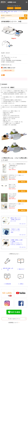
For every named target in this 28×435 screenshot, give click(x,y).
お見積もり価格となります (9, 67)
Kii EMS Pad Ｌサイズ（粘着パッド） (16, 175)
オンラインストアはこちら (13, 5)
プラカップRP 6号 (12, 194)
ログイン (10, 8)
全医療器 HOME (12, 2)
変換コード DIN (12, 184)
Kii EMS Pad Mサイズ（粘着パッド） (16, 203)
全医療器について (13, 322)
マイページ (17, 8)
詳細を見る (23, 171)
